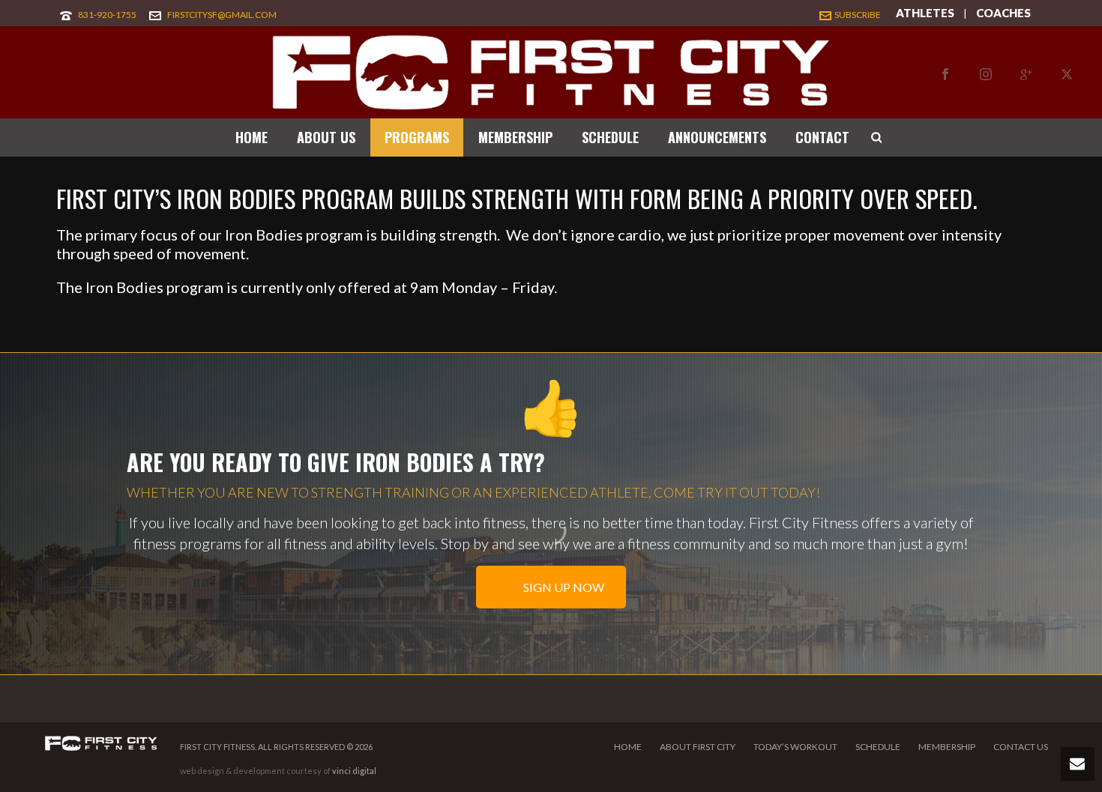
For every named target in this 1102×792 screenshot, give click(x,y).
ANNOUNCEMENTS (717, 137)
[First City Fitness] (551, 72)
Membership (946, 746)
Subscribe (857, 14)
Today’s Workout (795, 746)
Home (628, 746)
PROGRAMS (417, 137)
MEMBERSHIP (515, 137)
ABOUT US (326, 137)
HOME (251, 137)
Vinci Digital (354, 771)
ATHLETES (925, 12)
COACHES (1003, 12)
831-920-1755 (107, 14)
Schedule (877, 746)
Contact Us (1020, 746)
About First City (697, 746)
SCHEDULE (610, 137)
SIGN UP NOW (562, 587)
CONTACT (822, 137)
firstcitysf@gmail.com (222, 14)
